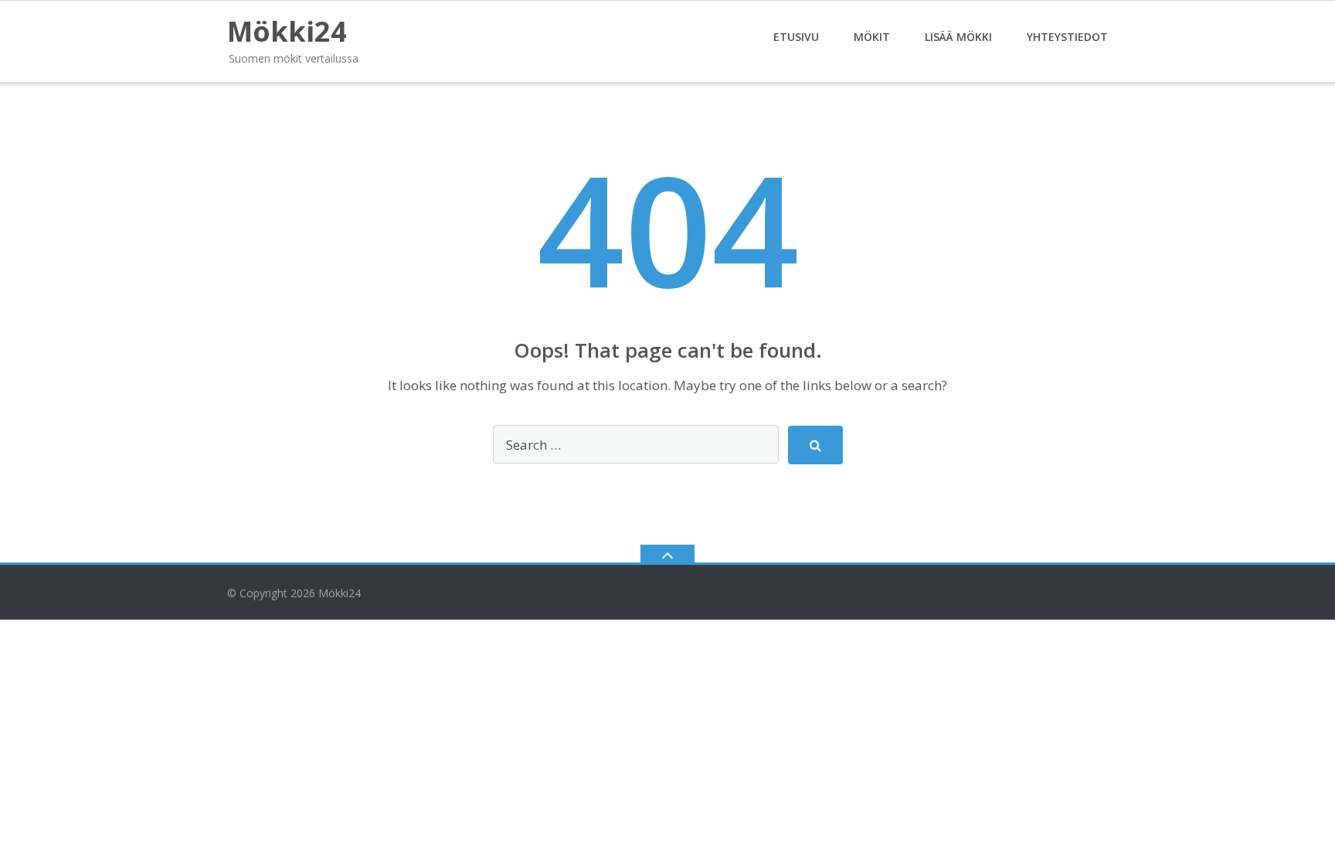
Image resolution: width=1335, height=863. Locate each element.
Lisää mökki (958, 36)
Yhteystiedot (1067, 36)
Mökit (872, 36)
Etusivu (796, 36)
